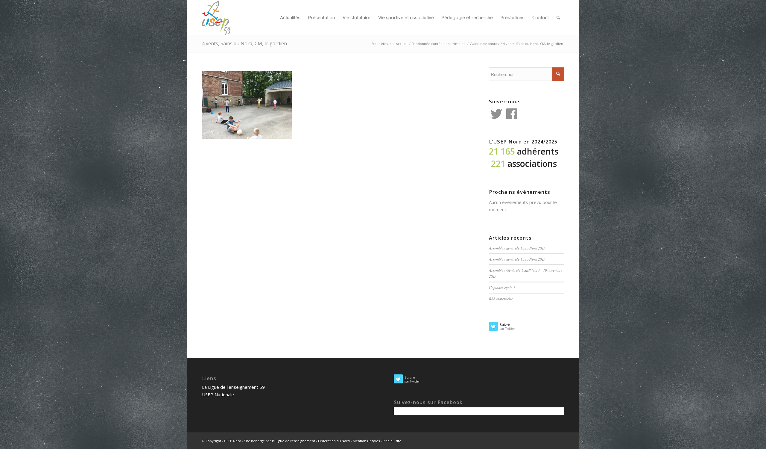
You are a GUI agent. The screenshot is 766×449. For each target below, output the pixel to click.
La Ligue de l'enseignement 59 (233, 387)
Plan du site (392, 441)
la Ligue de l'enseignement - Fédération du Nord (311, 441)
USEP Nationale (218, 394)
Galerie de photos (484, 43)
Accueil (402, 43)
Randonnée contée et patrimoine (439, 43)
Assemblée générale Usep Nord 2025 (517, 247)
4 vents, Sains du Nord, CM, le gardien (244, 43)
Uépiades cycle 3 (502, 287)
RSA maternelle (501, 298)
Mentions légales (366, 441)
